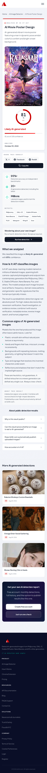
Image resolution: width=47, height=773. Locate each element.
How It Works (7, 669)
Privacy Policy (7, 739)
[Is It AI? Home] (4, 3)
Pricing (4, 679)
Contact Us (6, 706)
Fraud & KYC (6, 727)
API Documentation (9, 690)
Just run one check (23, 614)
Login (4, 754)
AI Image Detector (16, 14)
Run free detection (22, 239)
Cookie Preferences (9, 749)
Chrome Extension (9, 674)
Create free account (23, 606)
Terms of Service (8, 744)
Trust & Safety (7, 722)
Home (4, 14)
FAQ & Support (7, 701)
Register (5, 759)
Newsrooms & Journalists (11, 717)
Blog (3, 696)
